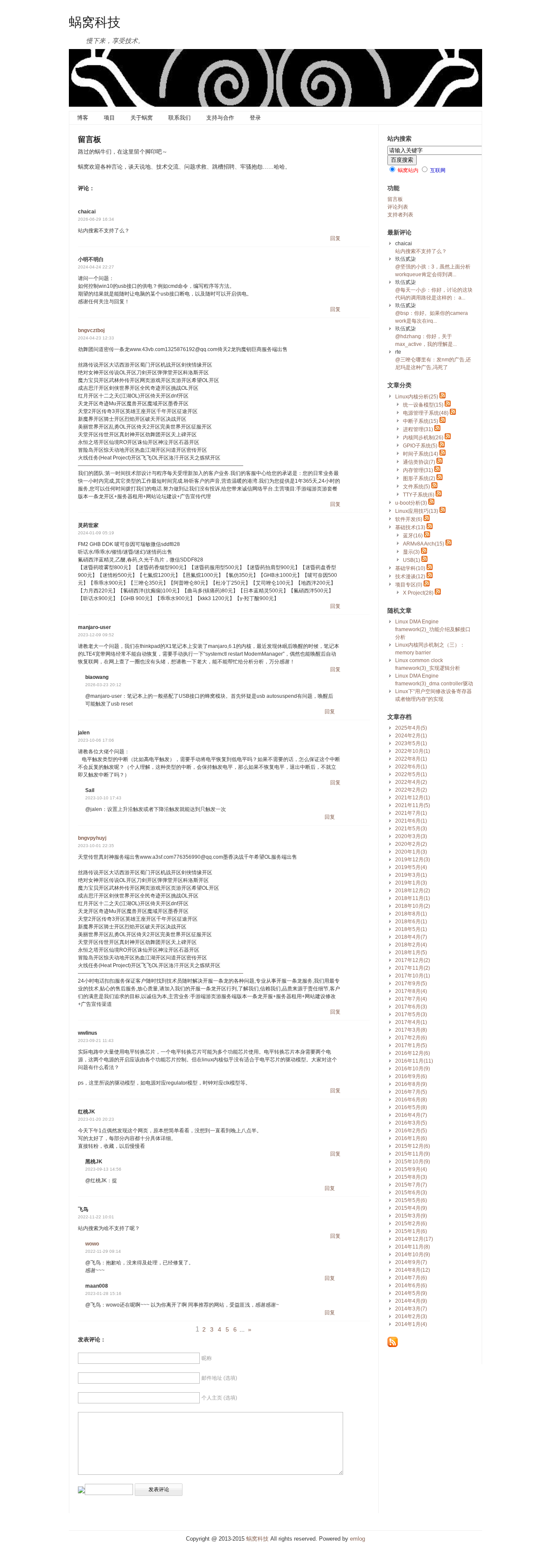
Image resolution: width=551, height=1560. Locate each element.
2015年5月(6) (411, 1200)
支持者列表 (400, 215)
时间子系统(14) (420, 454)
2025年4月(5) (411, 728)
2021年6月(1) (411, 821)
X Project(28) (418, 593)
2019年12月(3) (412, 860)
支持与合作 (220, 117)
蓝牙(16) (413, 536)
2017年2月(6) (411, 1038)
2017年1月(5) (411, 1045)
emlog (357, 1538)
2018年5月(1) (411, 929)
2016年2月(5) (411, 1131)
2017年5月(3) (411, 1014)
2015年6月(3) (411, 1193)
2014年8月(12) (412, 1270)
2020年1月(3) (411, 852)
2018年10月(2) (412, 906)
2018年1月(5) (411, 953)
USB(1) (411, 560)
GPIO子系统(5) (420, 446)
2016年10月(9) (412, 1069)
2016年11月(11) (414, 1061)
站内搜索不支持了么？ (421, 251)
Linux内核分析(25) (416, 397)
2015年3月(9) (411, 1216)
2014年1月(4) (411, 1324)
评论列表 (397, 207)
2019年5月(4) (411, 867)
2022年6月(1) (411, 767)
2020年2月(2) (411, 844)
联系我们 (179, 117)
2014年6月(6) (411, 1286)
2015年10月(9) (412, 1162)
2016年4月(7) (411, 1115)
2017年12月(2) (412, 960)
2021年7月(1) (411, 813)
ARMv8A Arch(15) (423, 544)
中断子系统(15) (420, 421)
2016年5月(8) (411, 1107)
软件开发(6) (408, 519)
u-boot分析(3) (411, 503)
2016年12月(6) (412, 1053)
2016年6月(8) (411, 1100)
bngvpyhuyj (92, 838)
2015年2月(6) (411, 1224)
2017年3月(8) (411, 1030)
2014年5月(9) (411, 1293)
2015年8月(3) (411, 1177)
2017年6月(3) (411, 1007)
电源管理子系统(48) (426, 413)
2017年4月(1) (411, 1022)
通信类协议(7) (419, 462)
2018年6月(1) (411, 922)
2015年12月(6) (412, 1146)
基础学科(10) (410, 568)
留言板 (395, 199)
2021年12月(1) (412, 798)
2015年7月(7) (411, 1185)
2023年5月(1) (411, 743)
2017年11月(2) (412, 968)
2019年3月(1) (411, 875)
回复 (335, 238)
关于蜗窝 (141, 117)
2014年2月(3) (411, 1316)
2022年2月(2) (411, 790)
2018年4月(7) (411, 937)
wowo (92, 1244)
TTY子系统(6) (418, 495)
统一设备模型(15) (423, 405)
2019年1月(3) (411, 883)
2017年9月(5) (411, 983)
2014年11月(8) (412, 1247)
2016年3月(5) (411, 1123)
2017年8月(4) (411, 991)
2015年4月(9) (411, 1208)
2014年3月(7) (411, 1309)
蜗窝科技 (95, 21)
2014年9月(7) (411, 1262)
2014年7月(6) (411, 1278)
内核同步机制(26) (423, 438)
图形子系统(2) (419, 478)
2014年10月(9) (412, 1255)
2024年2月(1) (411, 736)
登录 (255, 117)
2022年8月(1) (411, 759)
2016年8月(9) (411, 1084)
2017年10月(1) (412, 976)
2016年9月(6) (411, 1076)
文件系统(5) (416, 487)
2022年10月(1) (412, 751)
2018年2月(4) (411, 945)
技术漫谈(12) (410, 576)
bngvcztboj (91, 330)
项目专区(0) (408, 585)
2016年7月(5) (411, 1092)
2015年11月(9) (412, 1154)
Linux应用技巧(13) (416, 511)
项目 (109, 117)
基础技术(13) (410, 527)
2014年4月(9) (411, 1301)
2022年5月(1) (411, 774)
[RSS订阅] (392, 1345)
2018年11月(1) (412, 898)
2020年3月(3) (411, 836)
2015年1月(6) (411, 1231)
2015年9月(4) (411, 1169)
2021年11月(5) (412, 805)
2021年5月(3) (411, 829)
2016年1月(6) (411, 1138)
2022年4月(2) (411, 782)
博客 (82, 117)
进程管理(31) (418, 429)
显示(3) (411, 552)
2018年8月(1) (411, 914)
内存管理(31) (418, 470)
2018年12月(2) (412, 891)
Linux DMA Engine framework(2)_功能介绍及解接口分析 (433, 629)
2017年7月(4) (411, 999)
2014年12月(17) (414, 1239)
